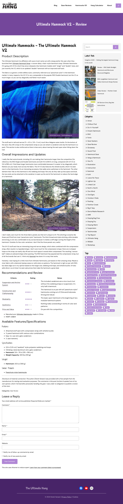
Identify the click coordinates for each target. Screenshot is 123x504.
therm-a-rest (101, 305)
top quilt (91, 310)
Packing (90, 201)
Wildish (90, 242)
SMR (89, 215)
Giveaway (91, 148)
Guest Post (91, 151)
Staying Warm (92, 225)
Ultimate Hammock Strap (21, 63)
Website (5, 443)
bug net (99, 260)
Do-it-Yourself (92, 127)
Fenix (89, 138)
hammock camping (95, 281)
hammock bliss (105, 278)
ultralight (102, 310)
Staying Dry (91, 221)
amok (90, 257)
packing (111, 296)
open (102, 296)
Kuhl (89, 174)
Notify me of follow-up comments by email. (19, 452)
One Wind (91, 191)
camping (110, 260)
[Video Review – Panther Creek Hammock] (90, 95)
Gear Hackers (92, 141)
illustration (92, 287)
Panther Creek (92, 205)
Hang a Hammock (93, 158)
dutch (107, 266)
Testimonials (92, 231)
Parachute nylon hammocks (16, 372)
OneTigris (90, 195)
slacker (90, 302)
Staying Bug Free (93, 218)
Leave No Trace (93, 178)
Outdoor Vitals (92, 198)
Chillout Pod (92, 124)
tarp (89, 305)
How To (90, 161)
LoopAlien (91, 296)
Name (4, 426)
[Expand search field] (118, 5)
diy (89, 263)
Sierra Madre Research (95, 211)
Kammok (33, 256)
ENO (89, 134)
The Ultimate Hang (37, 488)
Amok (89, 121)
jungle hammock (109, 290)
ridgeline (100, 299)
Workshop (91, 245)
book (90, 260)
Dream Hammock (93, 131)
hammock (91, 278)
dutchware (92, 269)
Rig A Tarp (91, 208)
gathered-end (93, 272)
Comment (6, 405)
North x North (92, 188)
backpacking (111, 257)
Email (4, 435)
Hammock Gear (93, 154)
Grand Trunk (92, 275)
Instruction (91, 168)
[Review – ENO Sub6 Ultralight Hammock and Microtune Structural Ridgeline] (90, 71)
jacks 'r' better (93, 290)
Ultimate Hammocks (24, 314)
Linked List (91, 184)
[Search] (115, 47)
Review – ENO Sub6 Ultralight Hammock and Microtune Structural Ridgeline (106, 70)
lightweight (103, 293)
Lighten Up (91, 181)
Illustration (91, 164)
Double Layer (100, 263)
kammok (91, 293)
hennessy (91, 284)
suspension (113, 302)
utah (112, 310)
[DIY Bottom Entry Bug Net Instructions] (90, 107)
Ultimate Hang (92, 238)
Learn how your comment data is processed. (45, 467)
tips (107, 307)
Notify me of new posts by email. (15, 456)
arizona (99, 257)
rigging (111, 299)
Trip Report (91, 235)
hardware (110, 281)
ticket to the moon (94, 307)
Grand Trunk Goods (109, 275)
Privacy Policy (66, 497)
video (90, 313)
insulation (104, 287)
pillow (90, 299)
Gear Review (14, 391)
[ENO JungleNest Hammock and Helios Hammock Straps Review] (90, 83)
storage (101, 302)
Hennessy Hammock (107, 284)
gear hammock (108, 272)
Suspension (91, 228)
